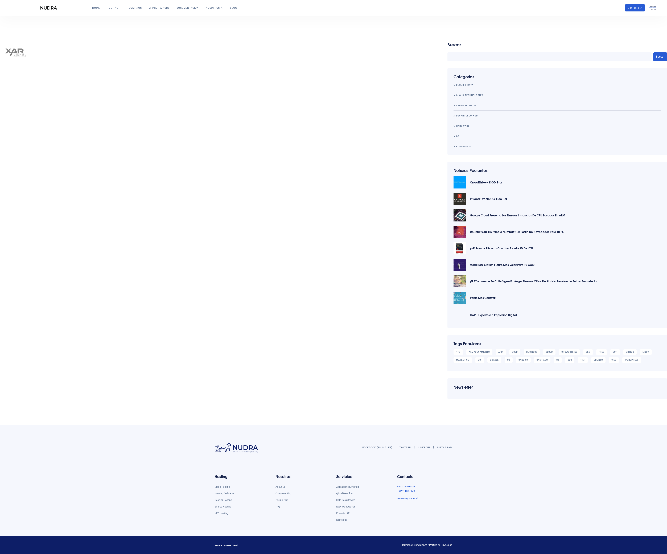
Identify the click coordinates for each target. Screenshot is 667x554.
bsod (515, 352)
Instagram (444, 447)
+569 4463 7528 (406, 490)
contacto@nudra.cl (407, 498)
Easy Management (346, 506)
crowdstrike (569, 352)
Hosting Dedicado (224, 493)
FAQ (277, 506)
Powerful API (343, 513)
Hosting (112, 7)
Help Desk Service (345, 500)
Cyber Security (466, 105)
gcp (615, 352)
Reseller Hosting (223, 500)
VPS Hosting (221, 513)
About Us (280, 486)
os (508, 360)
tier (582, 360)
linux (646, 352)
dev (588, 352)
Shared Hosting (223, 506)
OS (457, 136)
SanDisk (523, 360)
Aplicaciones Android (347, 486)
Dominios (135, 7)
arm (500, 352)
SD (557, 360)
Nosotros (213, 7)
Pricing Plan (281, 500)
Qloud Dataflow (344, 493)
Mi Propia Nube (159, 7)
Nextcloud (341, 519)
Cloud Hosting (222, 486)
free (601, 352)
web (613, 360)
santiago (542, 360)
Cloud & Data (465, 85)
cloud (549, 352)
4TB (458, 352)
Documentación (187, 7)
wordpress (632, 360)
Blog (233, 7)
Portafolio (463, 146)
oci (479, 360)
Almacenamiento (479, 352)
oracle (494, 360)
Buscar (454, 44)
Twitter (405, 447)
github (630, 352)
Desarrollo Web (467, 116)
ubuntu (598, 360)
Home (96, 7)
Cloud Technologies (469, 95)
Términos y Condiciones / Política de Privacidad (427, 545)
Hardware (463, 126)
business (531, 352)
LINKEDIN (424, 447)
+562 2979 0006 (406, 486)
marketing (462, 360)
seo (570, 360)
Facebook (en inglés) (377, 447)
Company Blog (283, 493)
